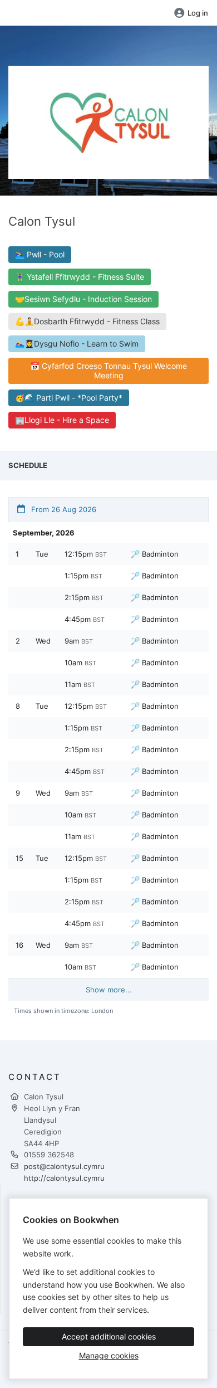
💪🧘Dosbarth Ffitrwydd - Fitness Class (87, 321)
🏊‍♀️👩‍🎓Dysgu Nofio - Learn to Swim (77, 343)
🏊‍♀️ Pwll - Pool (40, 254)
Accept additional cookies (109, 1336)
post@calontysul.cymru (64, 1166)
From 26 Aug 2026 (62, 509)
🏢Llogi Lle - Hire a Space (62, 420)
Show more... (109, 989)
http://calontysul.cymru (64, 1177)
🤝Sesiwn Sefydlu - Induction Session (83, 299)
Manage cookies (109, 1355)
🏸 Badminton (155, 553)
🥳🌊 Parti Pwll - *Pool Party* (68, 397)
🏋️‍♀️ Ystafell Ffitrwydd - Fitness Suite (79, 276)
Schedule (27, 465)
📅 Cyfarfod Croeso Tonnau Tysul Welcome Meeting (108, 370)
